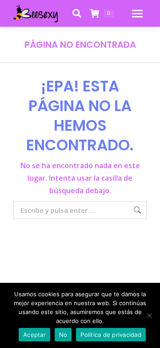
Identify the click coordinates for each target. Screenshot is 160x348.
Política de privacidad (110, 334)
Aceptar (34, 334)
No (63, 334)
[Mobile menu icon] (137, 13)
